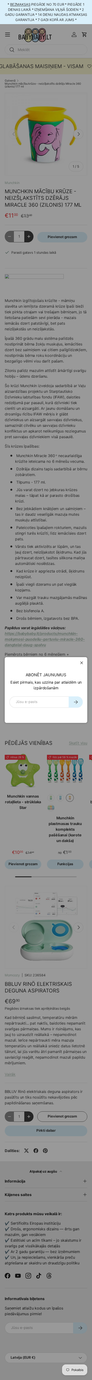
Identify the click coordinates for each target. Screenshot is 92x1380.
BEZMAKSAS (20, 4)
